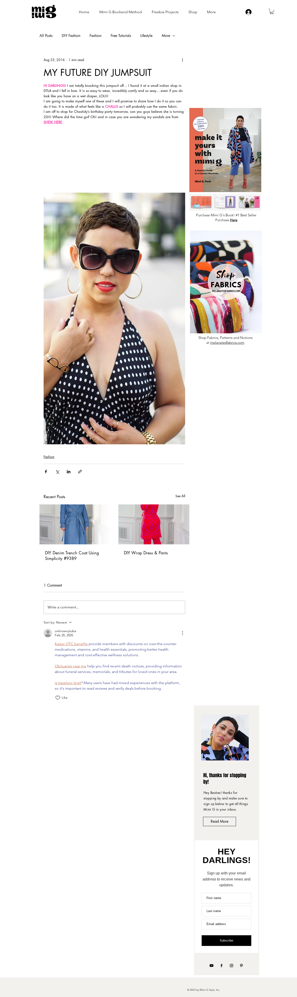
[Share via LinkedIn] (68, 471)
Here (233, 220)
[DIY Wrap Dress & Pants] (153, 524)
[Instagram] (231, 965)
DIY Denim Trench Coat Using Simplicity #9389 (72, 555)
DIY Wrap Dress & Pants (146, 552)
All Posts (45, 35)
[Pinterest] (241, 965)
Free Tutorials (121, 35)
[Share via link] (80, 471)
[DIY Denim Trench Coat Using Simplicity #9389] (74, 524)
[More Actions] (182, 633)
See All (180, 496)
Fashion (95, 35)
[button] (272, 11)
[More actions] (182, 60)
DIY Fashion (71, 35)
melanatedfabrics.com (227, 342)
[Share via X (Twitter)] (57, 471)
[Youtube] (211, 965)
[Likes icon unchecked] (58, 698)
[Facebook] (221, 965)
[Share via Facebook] (46, 471)
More (166, 35)
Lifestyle (146, 35)
